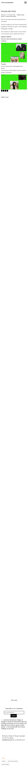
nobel (21, 199)
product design (18, 347)
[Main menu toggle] (25, 2)
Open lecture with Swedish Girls (10, 397)
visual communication (11, 16)
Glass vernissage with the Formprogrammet (13, 345)
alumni (17, 473)
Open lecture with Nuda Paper (9, 119)
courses (15, 646)
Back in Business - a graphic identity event (13, 297)
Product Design (18, 323)
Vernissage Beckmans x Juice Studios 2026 (13, 145)
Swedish (19, 14)
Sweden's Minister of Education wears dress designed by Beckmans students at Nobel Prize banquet (13, 170)
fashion (18, 199)
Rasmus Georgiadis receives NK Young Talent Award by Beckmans (12, 595)
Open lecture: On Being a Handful (10, 421)
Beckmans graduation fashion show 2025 (13, 668)
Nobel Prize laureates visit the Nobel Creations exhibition (11, 197)
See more (14, 700)
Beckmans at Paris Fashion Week (10, 471)
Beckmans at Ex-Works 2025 (9, 570)
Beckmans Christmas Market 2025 (11, 273)
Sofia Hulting (4, 121)
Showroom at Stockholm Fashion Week (12, 620)
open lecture (17, 399)
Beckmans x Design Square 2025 (10, 693)
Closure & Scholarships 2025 (9, 546)
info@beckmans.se (8, 740)
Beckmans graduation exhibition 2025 (12, 644)
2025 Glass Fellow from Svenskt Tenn (12, 321)
